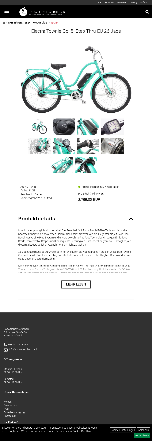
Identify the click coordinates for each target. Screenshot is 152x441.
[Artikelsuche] (147, 12)
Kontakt (8, 401)
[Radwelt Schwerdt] (43, 12)
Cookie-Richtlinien (82, 431)
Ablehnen (143, 430)
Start (100, 2)
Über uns (109, 2)
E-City (55, 22)
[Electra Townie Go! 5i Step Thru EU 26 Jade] (76, 75)
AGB (6, 408)
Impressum (10, 415)
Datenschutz (10, 405)
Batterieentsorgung (14, 412)
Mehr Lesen (76, 284)
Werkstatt (122, 2)
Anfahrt (144, 2)
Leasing (133, 2)
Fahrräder (15, 22)
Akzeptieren (142, 435)
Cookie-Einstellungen (123, 430)
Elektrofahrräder (36, 22)
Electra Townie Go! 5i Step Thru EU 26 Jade (76, 31)
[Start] (4, 22)
